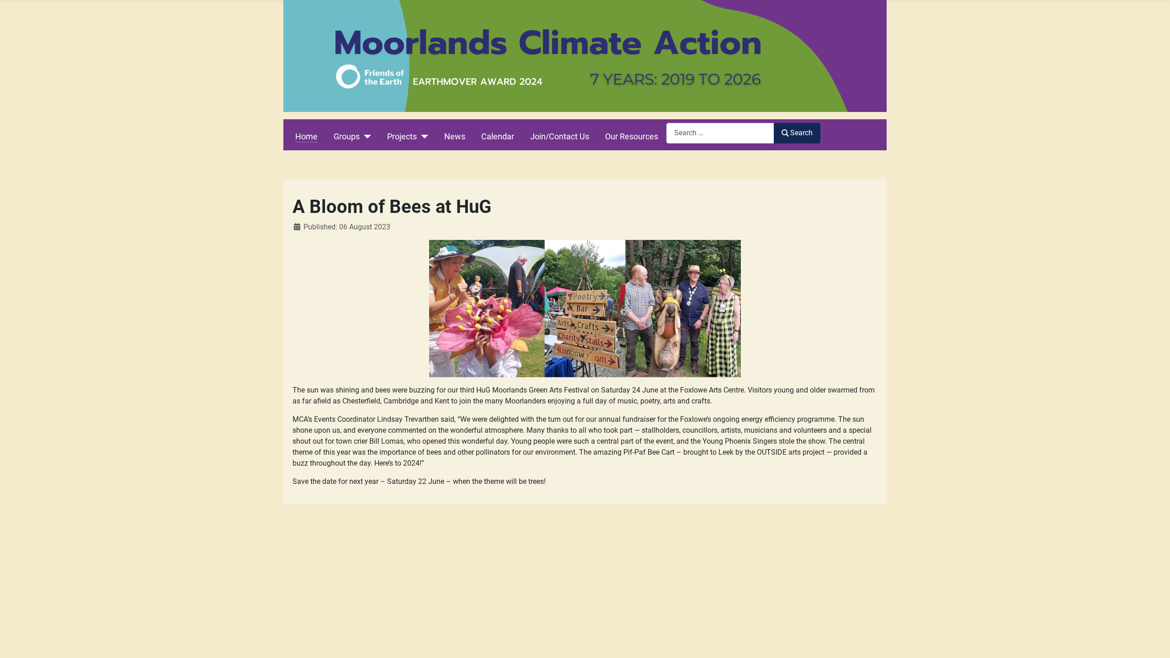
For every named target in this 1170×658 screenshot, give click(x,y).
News (454, 136)
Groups (347, 136)
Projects (402, 136)
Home (306, 136)
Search (801, 132)
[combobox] (720, 133)
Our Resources (631, 136)
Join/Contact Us (559, 136)
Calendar (497, 136)
